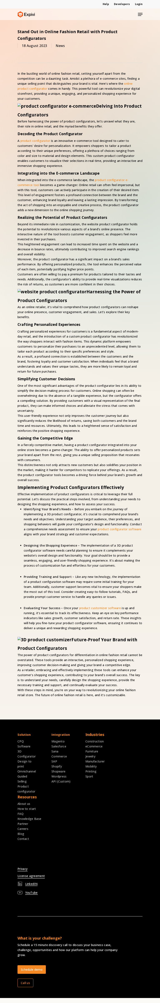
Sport (89, 776)
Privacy (23, 869)
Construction (94, 741)
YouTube (31, 893)
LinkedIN (31, 884)
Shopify (56, 766)
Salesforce (58, 746)
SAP (54, 761)
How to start (27, 809)
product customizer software (100, 608)
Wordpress (59, 776)
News (60, 45)
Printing (90, 771)
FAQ (21, 814)
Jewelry (90, 756)
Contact (23, 839)
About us (24, 804)
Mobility (91, 766)
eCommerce (94, 746)
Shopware (58, 771)
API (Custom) (61, 781)
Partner (23, 824)
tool (35, 185)
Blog (21, 834)
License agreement (31, 876)
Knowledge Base (29, 819)
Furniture (91, 751)
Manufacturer (95, 761)
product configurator (35, 141)
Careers (23, 829)
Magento (58, 741)
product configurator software (119, 529)
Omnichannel (27, 771)
